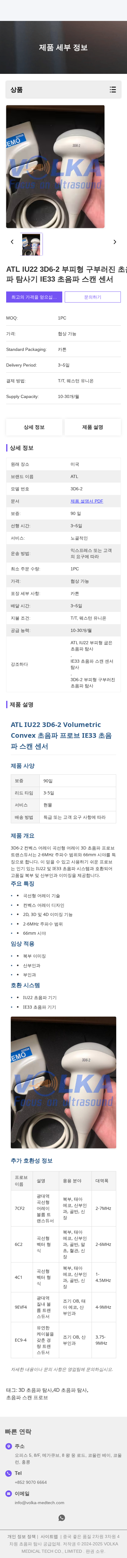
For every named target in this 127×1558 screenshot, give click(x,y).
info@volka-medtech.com (39, 1502)
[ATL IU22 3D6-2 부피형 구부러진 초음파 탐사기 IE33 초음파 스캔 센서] (55, 166)
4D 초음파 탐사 (70, 1390)
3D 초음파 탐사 (35, 1390)
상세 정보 (34, 427)
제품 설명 (92, 427)
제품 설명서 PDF (87, 501)
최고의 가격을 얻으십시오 (36, 297)
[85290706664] (61, 1519)
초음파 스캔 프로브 (27, 1397)
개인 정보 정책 (21, 1536)
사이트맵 (49, 1536)
